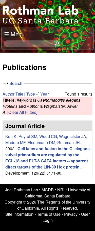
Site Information (19, 214)
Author (8, 94)
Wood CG (48, 136)
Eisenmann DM (41, 142)
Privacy (71, 214)
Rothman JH (68, 142)
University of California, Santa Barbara (57, 193)
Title (19, 94)
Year (44, 94)
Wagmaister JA (72, 136)
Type (30, 94)
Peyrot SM (27, 136)
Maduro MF (15, 142)
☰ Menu (14, 34)
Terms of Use (49, 214)
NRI (60, 190)
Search (15, 83)
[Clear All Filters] (22, 112)
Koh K (10, 136)
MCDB (48, 190)
